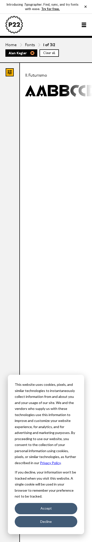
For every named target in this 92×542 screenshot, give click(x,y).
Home (11, 45)
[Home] (14, 25)
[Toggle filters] (10, 72)
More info (47, 91)
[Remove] (32, 53)
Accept (46, 508)
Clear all (49, 53)
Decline (46, 521)
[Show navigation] (83, 24)
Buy (73, 91)
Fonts (30, 45)
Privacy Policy (50, 463)
